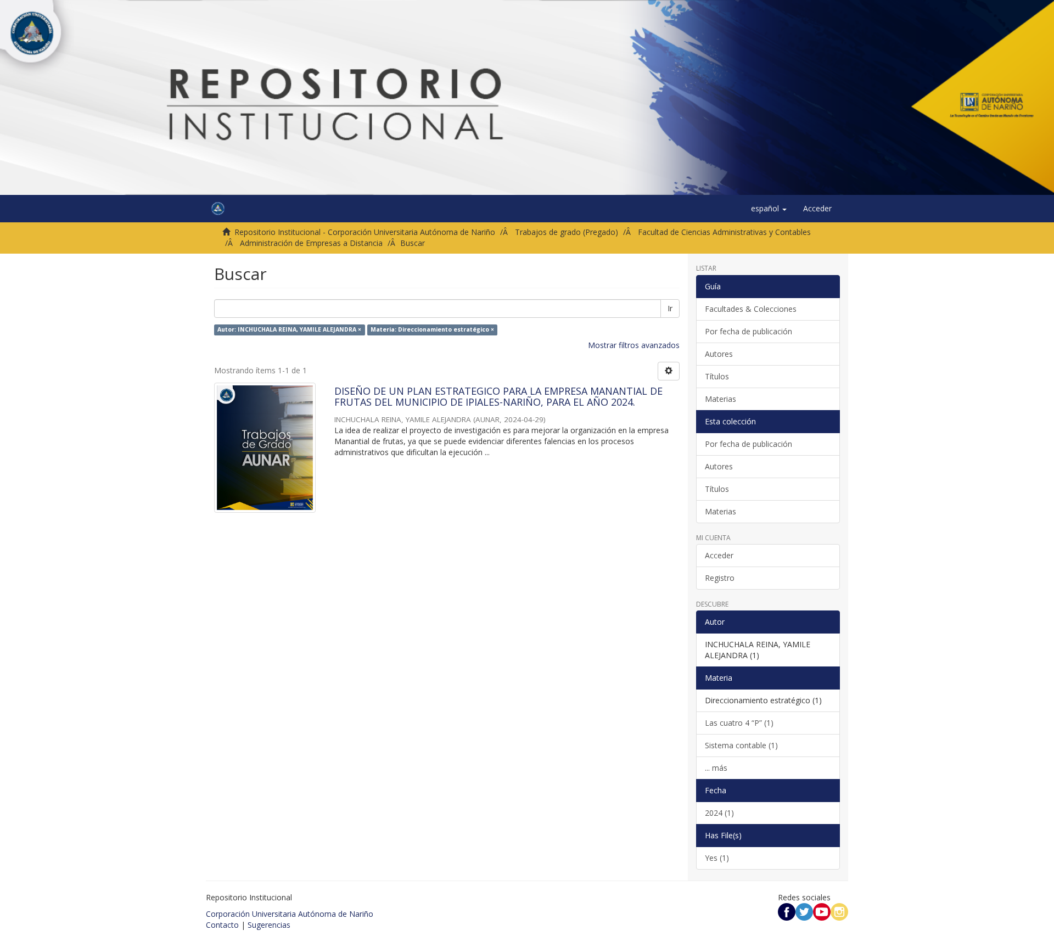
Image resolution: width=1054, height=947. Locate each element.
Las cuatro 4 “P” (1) (739, 723)
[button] (769, 208)
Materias (720, 399)
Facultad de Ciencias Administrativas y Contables (724, 232)
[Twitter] (804, 911)
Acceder (719, 555)
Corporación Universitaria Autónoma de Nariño (289, 914)
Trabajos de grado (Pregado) (566, 232)
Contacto (222, 925)
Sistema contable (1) (741, 745)
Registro (720, 578)
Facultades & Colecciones (751, 309)
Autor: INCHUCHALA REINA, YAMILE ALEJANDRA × (289, 329)
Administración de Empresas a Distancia (311, 243)
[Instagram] (839, 911)
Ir (670, 308)
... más (716, 768)
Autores (719, 354)
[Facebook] (786, 911)
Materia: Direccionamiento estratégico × (432, 329)
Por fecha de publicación (748, 331)
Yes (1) (717, 858)
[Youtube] (822, 911)
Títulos (717, 376)
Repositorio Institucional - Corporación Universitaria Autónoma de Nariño (364, 232)
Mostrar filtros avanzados (634, 345)
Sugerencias (269, 925)
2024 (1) (719, 813)
